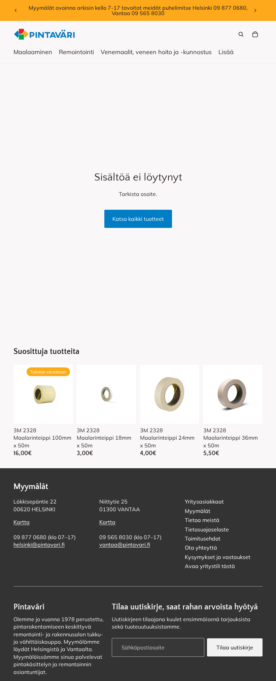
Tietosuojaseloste (207, 529)
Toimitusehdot (202, 538)
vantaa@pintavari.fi (124, 545)
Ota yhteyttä (201, 548)
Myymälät (197, 511)
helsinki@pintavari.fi (39, 545)
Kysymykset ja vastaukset (217, 557)
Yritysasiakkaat (204, 501)
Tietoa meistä (202, 520)
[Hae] (241, 34)
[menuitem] (226, 52)
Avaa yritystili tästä (210, 566)
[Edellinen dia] (15, 10)
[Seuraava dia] (255, 10)
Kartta (21, 522)
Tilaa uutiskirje (234, 647)
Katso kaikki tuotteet (138, 218)
